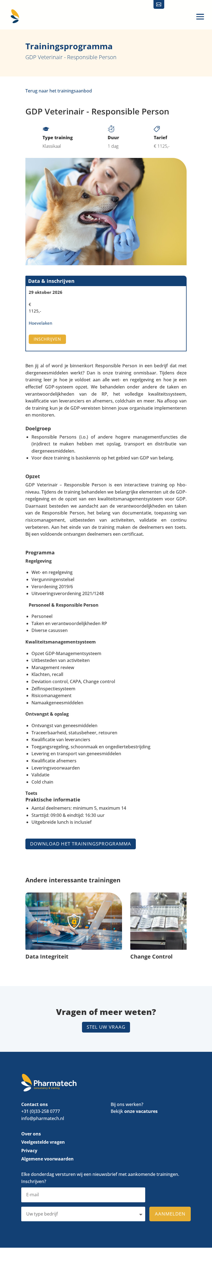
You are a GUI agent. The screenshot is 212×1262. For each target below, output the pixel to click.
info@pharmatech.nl (42, 1118)
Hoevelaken (40, 323)
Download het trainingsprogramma (80, 844)
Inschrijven (47, 339)
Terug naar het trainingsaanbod (58, 91)
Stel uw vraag (106, 1027)
